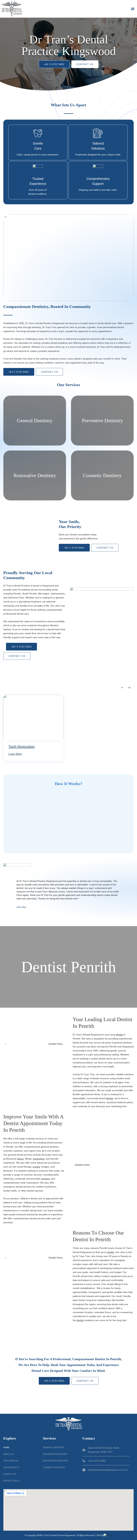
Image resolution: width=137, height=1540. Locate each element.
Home (6, 1447)
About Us (8, 1454)
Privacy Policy (11, 1481)
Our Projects (11, 1467)
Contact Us (9, 1474)
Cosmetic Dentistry (54, 1467)
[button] (132, 9)
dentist (119, 1034)
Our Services (11, 1461)
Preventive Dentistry (55, 1454)
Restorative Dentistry (56, 1461)
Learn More (15, 754)
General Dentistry (53, 1447)
